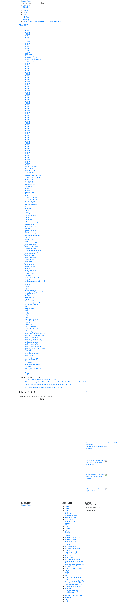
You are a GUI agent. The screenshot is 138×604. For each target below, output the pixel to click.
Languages (28, 275)
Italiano (27, 241)
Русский (27, 370)
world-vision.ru (29, 355)
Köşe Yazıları (29, 272)
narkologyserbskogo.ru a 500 (34, 292)
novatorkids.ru (29, 297)
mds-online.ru (29, 279)
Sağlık (25, 16)
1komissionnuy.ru (30, 56)
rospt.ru (27, 314)
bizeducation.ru (29, 181)
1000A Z (27, 32)
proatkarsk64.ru (30, 308)
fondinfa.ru (28, 219)
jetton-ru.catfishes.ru (31, 257)
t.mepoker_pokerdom (31, 337)
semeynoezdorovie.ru (31, 319)
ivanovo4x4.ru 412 (31, 243)
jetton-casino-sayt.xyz (31, 246)
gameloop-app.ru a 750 (32, 223)
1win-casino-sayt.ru (31, 58)
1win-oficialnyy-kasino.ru (33, 59)
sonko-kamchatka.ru (31, 326)
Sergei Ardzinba (30, 321)
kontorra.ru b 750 (30, 270)
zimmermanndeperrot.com (33, 364)
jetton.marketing (30, 264)
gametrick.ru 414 (30, 225)
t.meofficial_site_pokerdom (33, 332)
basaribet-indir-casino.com (33, 177)
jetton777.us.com (30, 266)
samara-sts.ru (29, 317)
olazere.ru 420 (29, 301)
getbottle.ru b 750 (30, 226)
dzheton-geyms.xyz (31, 199)
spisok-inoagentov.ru (31, 328)
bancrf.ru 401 (29, 174)
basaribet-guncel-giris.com (33, 176)
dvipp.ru (27, 195)
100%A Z (28, 30)
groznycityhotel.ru (30, 230)
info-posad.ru (29, 239)
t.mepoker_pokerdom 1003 (33, 339)
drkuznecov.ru (29, 192)
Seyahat (27, 323)
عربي (26, 372)
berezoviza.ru (29, 179)
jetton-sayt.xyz (29, 263)
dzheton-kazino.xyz (31, 203)
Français (27, 221)
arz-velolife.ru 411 (30, 170)
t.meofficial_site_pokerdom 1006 (35, 333)
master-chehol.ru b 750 (32, 277)
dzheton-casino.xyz (31, 197)
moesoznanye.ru (30, 283)
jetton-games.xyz (30, 254)
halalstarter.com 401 (31, 234)
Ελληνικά (28, 366)
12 (25, 39)
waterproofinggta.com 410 (33, 353)
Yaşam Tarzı (28, 357)
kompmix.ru (28, 268)
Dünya (25, 9)
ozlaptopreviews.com (31, 304)
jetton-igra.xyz (29, 255)
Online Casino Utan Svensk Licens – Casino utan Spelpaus (42, 21)
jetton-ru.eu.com (30, 259)
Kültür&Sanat (27, 18)
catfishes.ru (28, 186)
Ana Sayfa (26, 5)
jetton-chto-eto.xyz (30, 248)
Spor (24, 14)
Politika (25, 12)
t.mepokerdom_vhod (31, 344)
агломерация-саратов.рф (33, 368)
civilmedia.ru (29, 188)
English (27, 212)
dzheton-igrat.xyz (30, 201)
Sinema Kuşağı (29, 324)
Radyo (27, 312)
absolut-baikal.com (31, 166)
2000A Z (27, 63)
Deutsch (27, 190)
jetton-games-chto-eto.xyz (33, 250)
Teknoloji (26, 20)
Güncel (25, 7)
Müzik (27, 288)
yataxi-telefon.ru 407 (31, 359)
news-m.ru (28, 295)
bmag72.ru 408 (29, 183)
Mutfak (27, 286)
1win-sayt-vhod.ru (30, 61)
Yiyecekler (28, 363)
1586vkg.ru (28, 54)
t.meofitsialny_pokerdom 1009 (34, 335)
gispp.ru (27, 228)
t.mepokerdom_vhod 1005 (33, 346)
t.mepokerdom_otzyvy (32, 343)
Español (27, 214)
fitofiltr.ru (28, 217)
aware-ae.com (29, 172)
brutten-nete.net (29, 185)
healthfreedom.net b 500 (32, 235)
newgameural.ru (30, 294)
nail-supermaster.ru (31, 290)
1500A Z (27, 41)
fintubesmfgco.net (30, 215)
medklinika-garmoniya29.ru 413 (35, 281)
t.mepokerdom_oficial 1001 (33, 341)
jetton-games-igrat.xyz (32, 252)
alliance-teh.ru (29, 168)
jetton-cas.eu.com (30, 245)
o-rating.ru (28, 299)
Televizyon (28, 352)
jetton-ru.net (28, 261)
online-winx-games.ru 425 (33, 303)
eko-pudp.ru (28, 208)
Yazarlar (27, 361)
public (26, 310)
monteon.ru (28, 284)
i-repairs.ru (28, 237)
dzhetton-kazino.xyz (31, 205)
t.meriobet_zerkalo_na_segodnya (35, 348)
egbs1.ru (27, 206)
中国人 (27, 374)
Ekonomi (26, 10)
